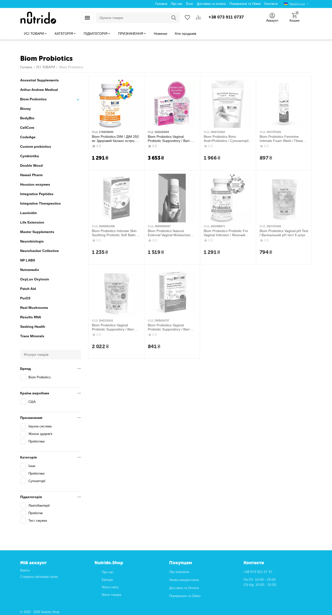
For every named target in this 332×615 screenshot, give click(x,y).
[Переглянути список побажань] (187, 17)
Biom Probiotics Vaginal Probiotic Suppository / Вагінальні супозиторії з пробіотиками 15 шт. (115, 327)
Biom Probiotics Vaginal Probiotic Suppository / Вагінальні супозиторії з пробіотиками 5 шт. (171, 327)
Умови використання (184, 580)
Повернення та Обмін (185, 596)
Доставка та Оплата (184, 588)
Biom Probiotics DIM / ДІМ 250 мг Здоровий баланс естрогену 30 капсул (115, 139)
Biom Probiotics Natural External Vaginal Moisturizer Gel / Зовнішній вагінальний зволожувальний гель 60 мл (170, 233)
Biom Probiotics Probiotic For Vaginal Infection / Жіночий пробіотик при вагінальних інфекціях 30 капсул (227, 233)
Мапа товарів (111, 595)
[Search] (174, 18)
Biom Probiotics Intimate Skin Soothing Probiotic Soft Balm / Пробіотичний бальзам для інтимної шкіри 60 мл (116, 233)
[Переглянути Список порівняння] (198, 17)
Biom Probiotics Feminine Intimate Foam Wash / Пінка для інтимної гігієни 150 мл (281, 139)
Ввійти (25, 570)
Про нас (108, 572)
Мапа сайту (110, 587)
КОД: (95, 131)
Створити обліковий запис (39, 577)
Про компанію (179, 572)
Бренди (107, 579)
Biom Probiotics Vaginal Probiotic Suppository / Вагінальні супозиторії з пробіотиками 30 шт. (171, 139)
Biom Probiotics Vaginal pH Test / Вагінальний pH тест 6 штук (284, 233)
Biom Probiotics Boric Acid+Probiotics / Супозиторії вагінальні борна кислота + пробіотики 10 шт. (226, 139)
